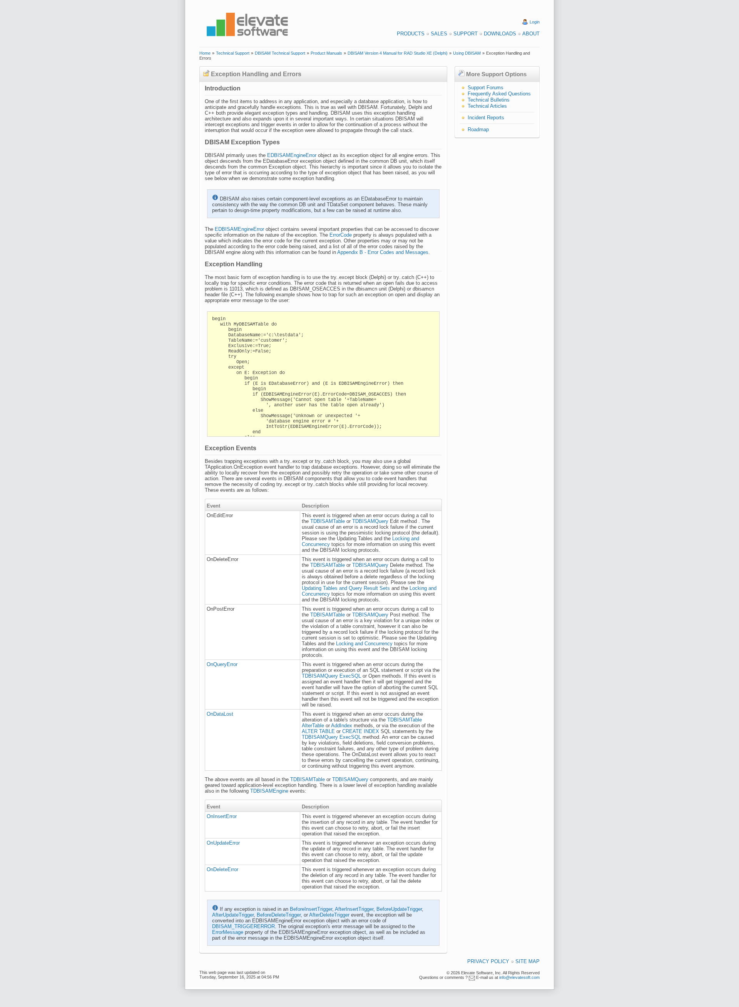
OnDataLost (220, 714)
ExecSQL (350, 676)
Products (411, 34)
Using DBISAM (467, 53)
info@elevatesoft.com (519, 977)
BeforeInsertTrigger (311, 909)
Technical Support (232, 53)
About (531, 34)
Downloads (500, 34)
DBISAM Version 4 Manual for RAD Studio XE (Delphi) (398, 53)
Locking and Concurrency (364, 643)
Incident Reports (486, 117)
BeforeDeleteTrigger (279, 915)
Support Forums (485, 87)
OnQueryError (222, 664)
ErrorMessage (227, 932)
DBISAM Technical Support (280, 53)
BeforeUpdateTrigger (399, 909)
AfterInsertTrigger (354, 909)
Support (465, 34)
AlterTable (313, 725)
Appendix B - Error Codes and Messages (382, 252)
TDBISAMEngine (269, 791)
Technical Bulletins (489, 100)
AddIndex (341, 725)
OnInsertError (222, 816)
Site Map (527, 961)
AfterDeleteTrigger (329, 915)
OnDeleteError (222, 869)
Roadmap (478, 129)
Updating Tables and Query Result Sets (346, 588)
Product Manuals (326, 53)
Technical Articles (487, 106)
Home (205, 53)
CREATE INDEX (360, 731)
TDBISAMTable (327, 521)
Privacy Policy (488, 961)
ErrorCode (340, 235)
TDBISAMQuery (370, 521)
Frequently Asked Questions (499, 94)
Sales (439, 34)
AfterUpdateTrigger (233, 915)
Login (535, 22)
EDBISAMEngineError (291, 155)
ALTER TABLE (318, 731)
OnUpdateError (223, 843)
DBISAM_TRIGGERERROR (243, 926)
